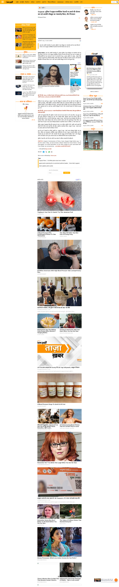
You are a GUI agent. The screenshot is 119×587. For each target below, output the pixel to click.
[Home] (39, 7)
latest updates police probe (46, 166)
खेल (102, 125)
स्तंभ (93, 8)
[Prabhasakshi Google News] (80, 41)
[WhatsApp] (79, 28)
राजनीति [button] (76, 2)
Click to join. (53, 155)
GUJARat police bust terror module (56, 160)
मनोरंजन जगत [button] (68, 2)
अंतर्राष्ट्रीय (22, 2)
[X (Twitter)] (79, 25)
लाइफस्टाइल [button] (60, 2)
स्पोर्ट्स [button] (32, 2)
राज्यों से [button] (38, 2)
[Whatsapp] (49, 152)
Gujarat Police (42, 160)
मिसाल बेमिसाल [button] (51, 2)
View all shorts (94, 91)
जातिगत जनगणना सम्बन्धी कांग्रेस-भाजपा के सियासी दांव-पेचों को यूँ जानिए (96, 19)
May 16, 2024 (48, 148)
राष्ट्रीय (17, 2)
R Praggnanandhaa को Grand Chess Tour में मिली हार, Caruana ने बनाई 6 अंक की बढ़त (93, 122)
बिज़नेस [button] (27, 2)
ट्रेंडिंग (25, 52)
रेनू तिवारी (40, 40)
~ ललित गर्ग (93, 14)
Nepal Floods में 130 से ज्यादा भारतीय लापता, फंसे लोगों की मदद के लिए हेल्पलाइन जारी (92, 100)
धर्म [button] (81, 2)
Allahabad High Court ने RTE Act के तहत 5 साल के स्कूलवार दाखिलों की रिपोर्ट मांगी (92, 108)
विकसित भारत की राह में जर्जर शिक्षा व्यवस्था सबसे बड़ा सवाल (95, 11)
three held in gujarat (74, 163)
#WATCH (40, 141)
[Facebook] (79, 22)
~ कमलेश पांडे (93, 22)
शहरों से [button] (44, 2)
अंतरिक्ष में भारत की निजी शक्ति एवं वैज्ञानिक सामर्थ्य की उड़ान (96, 26)
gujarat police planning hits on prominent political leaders (53, 163)
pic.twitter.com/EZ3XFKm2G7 (63, 146)
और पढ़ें (33, 120)
